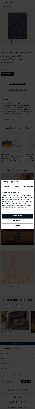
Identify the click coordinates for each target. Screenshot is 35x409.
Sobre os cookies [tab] (28, 186)
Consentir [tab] (6, 186)
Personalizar (16, 220)
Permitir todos (17, 215)
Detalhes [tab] (16, 186)
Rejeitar (17, 225)
